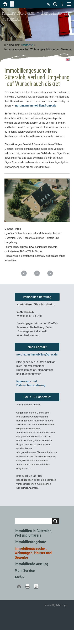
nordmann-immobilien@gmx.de (35, 105)
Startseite (27, 45)
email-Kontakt (37, 347)
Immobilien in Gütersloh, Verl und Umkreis (33, 533)
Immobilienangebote (30, 542)
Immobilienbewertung (31, 564)
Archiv (19, 577)
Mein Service (25, 570)
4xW (58, 605)
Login (64, 605)
